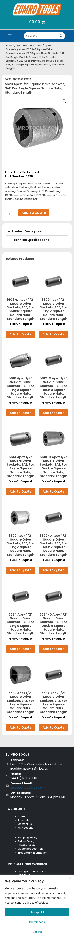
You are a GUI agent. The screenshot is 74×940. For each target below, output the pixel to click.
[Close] (69, 878)
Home (10, 45)
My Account (25, 827)
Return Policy (26, 841)
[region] (37, 907)
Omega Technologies (32, 871)
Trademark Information (32, 852)
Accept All (37, 912)
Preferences (37, 922)
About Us (23, 820)
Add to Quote (34, 212)
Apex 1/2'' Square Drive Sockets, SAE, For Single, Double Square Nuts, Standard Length (35, 56)
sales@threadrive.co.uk (26, 788)
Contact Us (25, 824)
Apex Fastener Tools (29, 45)
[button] (10, 35)
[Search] (61, 35)
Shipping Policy (27, 837)
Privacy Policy (26, 845)
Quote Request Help (31, 848)
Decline (37, 931)
